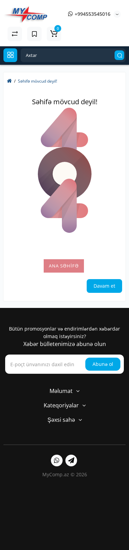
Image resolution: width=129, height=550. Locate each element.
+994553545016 (91, 14)
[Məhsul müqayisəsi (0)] (15, 34)
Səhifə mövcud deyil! (37, 81)
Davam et (104, 286)
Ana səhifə (64, 266)
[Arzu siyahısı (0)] (34, 34)
